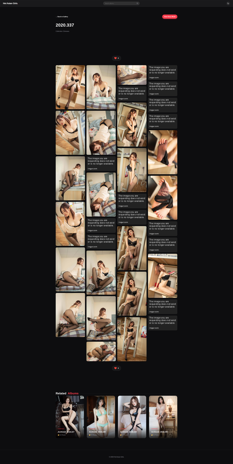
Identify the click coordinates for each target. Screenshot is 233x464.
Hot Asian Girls (10, 3)
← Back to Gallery (62, 16)
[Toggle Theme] (228, 3)
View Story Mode (170, 16)
